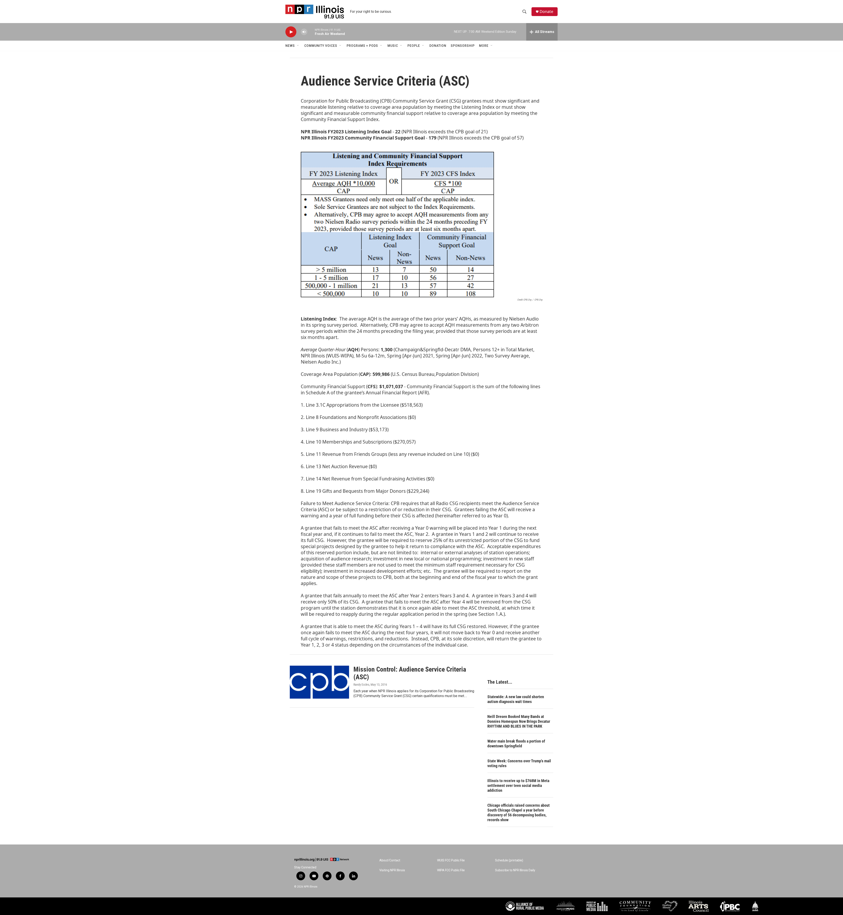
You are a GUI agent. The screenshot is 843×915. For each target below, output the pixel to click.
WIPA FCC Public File (451, 870)
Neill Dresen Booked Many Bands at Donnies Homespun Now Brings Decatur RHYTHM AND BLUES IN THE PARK (518, 721)
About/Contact (389, 860)
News (290, 45)
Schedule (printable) (509, 860)
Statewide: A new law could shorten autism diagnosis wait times (515, 699)
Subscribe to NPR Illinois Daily (515, 870)
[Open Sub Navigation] (298, 45)
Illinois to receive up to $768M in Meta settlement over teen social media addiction (518, 785)
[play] (290, 31)
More (483, 45)
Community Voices (320, 45)
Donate (546, 11)
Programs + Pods (362, 45)
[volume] (304, 32)
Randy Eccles (361, 684)
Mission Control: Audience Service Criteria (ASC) (409, 673)
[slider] (311, 31)
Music (392, 45)
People (413, 45)
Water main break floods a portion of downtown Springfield (516, 743)
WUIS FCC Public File (451, 860)
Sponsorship (463, 45)
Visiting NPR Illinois (392, 870)
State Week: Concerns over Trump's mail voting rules (519, 763)
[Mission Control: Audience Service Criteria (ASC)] (319, 682)
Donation (437, 45)
